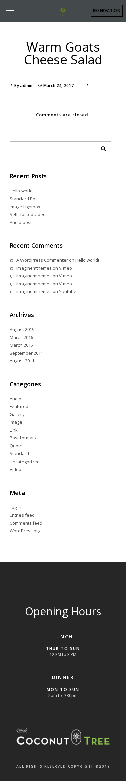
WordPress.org (25, 531)
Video (16, 469)
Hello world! (22, 191)
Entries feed (22, 515)
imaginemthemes (34, 268)
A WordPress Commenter (42, 260)
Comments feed (26, 523)
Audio (16, 399)
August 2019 (22, 329)
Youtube (67, 291)
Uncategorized (25, 462)
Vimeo (65, 268)
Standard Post (24, 199)
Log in (16, 507)
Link (14, 430)
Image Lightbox (25, 207)
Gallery (17, 414)
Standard (19, 453)
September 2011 (26, 353)
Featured (19, 406)
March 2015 (21, 345)
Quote (16, 446)
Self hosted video (28, 214)
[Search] (101, 147)
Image (16, 422)
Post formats (23, 438)
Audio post (21, 222)
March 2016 (21, 337)
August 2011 (22, 361)
